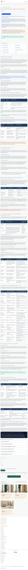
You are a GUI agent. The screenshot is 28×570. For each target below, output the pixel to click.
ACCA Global (22, 96)
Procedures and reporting (18, 49)
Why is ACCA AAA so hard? (5, 441)
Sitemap (2, 561)
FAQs (16, 52)
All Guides (23, 566)
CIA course (2, 540)
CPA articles (2, 527)
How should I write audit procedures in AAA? (7, 451)
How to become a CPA (3, 519)
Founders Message (15, 566)
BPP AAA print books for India (9, 37)
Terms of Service (23, 472)
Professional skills (5, 47)
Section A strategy (17, 47)
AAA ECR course (24, 410)
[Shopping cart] (25, 1)
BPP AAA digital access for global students (19, 436)
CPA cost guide (3, 543)
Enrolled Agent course (3, 536)
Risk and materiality (5, 49)
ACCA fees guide (3, 547)
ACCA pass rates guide (24, 114)
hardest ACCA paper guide (5, 115)
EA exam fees (2, 544)
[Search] (26, 4)
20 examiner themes (6, 52)
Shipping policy (3, 560)
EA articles (2, 528)
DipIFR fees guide (3, 548)
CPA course (2, 535)
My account (2, 562)
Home (1, 7)
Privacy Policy (17, 472)
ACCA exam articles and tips (6, 7)
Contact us (19, 566)
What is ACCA (2, 524)
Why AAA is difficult (5, 45)
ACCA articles (2, 532)
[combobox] (14, 4)
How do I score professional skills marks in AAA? (8, 446)
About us (11, 566)
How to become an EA (3, 520)
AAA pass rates (17, 45)
